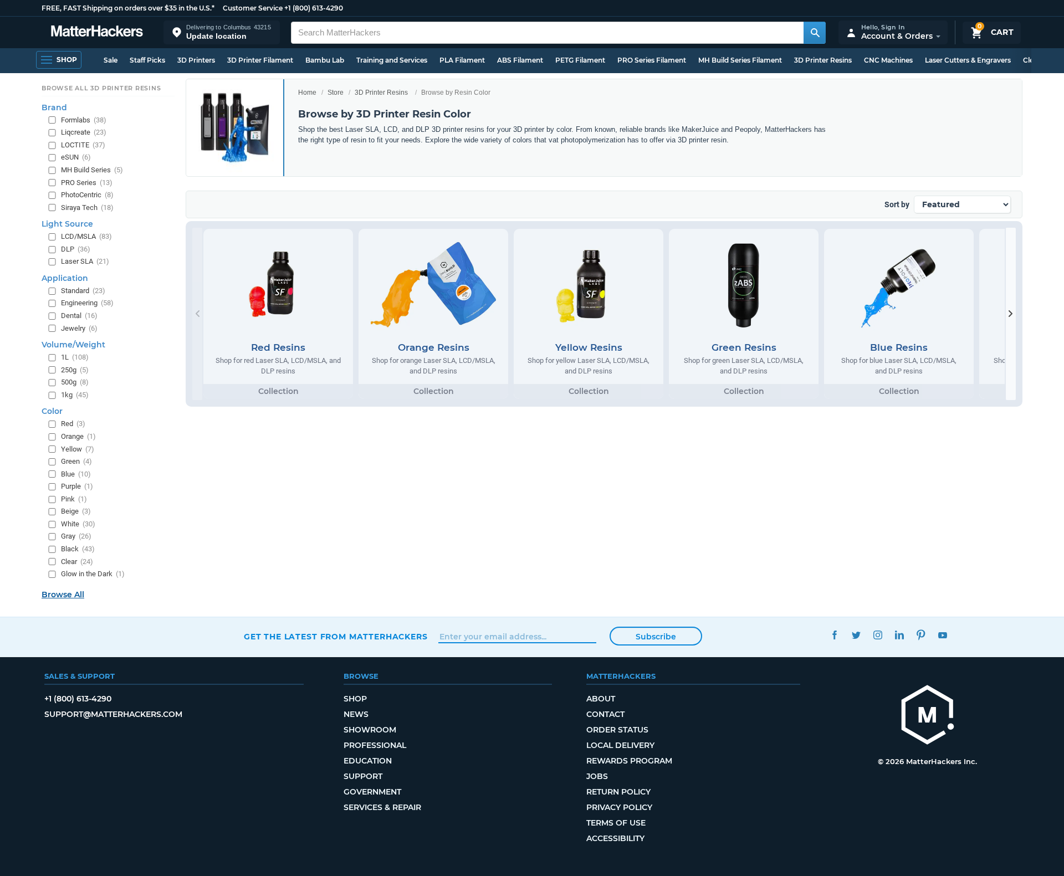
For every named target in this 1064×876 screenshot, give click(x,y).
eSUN (76, 157)
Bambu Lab (324, 60)
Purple (77, 486)
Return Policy (618, 792)
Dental (79, 315)
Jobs (597, 776)
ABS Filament (520, 60)
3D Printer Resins (823, 60)
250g (75, 370)
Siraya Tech (87, 207)
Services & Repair (382, 807)
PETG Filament (580, 60)
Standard (83, 290)
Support (363, 776)
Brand (54, 107)
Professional (375, 745)
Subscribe (656, 637)
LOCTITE (83, 145)
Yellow (77, 449)
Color (52, 411)
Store (336, 92)
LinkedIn (899, 635)
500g (75, 382)
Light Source (67, 224)
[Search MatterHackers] (815, 33)
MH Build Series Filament (740, 60)
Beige (76, 511)
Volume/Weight (73, 345)
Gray (76, 536)
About (600, 699)
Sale (110, 60)
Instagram (877, 635)
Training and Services (391, 60)
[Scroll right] (1011, 314)
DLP (75, 249)
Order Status (617, 730)
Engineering (87, 303)
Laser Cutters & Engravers (968, 60)
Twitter (856, 635)
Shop (355, 699)
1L (75, 357)
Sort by (896, 204)
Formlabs (83, 120)
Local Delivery (620, 745)
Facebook (834, 635)
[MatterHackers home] (97, 32)
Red (73, 423)
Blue (76, 474)
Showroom (370, 730)
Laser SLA (85, 261)
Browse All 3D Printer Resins (101, 88)
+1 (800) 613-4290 (313, 8)
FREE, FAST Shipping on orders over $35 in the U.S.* (128, 8)
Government (372, 792)
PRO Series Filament (651, 60)
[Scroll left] (197, 314)
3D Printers (196, 60)
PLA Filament (462, 60)
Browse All (63, 595)
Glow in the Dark (93, 574)
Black (78, 549)
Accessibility (615, 838)
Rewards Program (629, 761)
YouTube (942, 635)
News (356, 714)
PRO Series (86, 182)
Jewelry (79, 328)
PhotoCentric (87, 195)
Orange (78, 436)
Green (76, 461)
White (78, 524)
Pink (74, 499)
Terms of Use (616, 823)
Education (368, 761)
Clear (77, 561)
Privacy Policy (619, 807)
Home (307, 92)
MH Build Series (92, 170)
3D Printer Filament (260, 60)
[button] (221, 32)
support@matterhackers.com (113, 714)
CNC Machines (888, 60)
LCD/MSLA (86, 236)
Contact (605, 714)
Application (65, 278)
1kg (75, 395)
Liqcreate (83, 132)
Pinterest (920, 635)
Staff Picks (147, 60)
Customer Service (253, 8)
